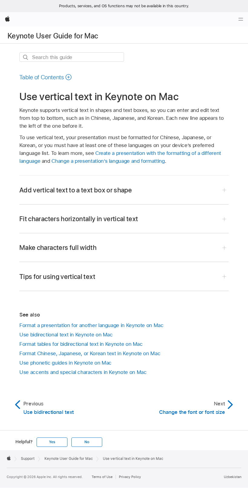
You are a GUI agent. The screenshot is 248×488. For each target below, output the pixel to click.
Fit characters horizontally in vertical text (78, 219)
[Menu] (240, 19)
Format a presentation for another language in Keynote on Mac (91, 325)
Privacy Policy (130, 477)
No (86, 442)
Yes (52, 442)
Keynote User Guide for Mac (53, 35)
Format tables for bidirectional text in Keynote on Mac (81, 344)
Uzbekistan (232, 477)
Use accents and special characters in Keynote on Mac (82, 372)
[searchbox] (71, 57)
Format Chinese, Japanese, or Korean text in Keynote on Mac (89, 353)
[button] (45, 77)
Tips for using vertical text (57, 276)
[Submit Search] (26, 57)
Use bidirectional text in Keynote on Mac (66, 335)
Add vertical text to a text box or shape (75, 190)
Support (27, 459)
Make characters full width (57, 247)
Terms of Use (102, 477)
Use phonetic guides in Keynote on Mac (65, 363)
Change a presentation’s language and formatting (108, 161)
